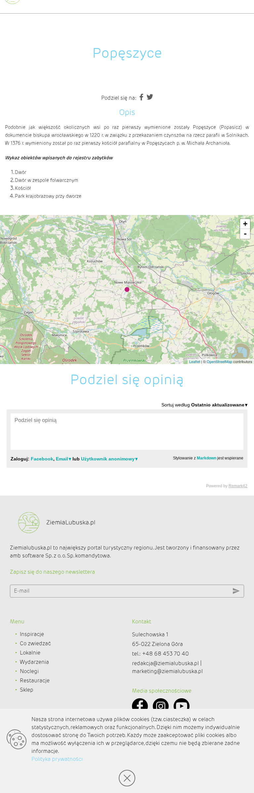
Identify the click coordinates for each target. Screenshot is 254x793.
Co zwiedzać (35, 643)
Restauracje (35, 680)
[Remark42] (127, 444)
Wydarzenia (34, 662)
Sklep (26, 689)
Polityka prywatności (57, 759)
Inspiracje (32, 634)
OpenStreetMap (219, 361)
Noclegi (29, 671)
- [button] (245, 234)
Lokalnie (30, 652)
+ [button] (245, 224)
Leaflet (194, 361)
